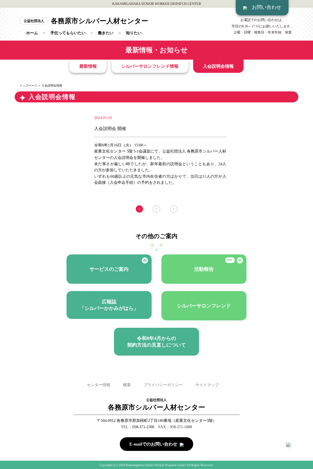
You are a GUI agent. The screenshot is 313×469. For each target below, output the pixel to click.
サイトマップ (207, 385)
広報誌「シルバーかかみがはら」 (109, 305)
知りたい (134, 33)
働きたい (105, 33)
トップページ (28, 85)
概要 (127, 385)
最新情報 (88, 66)
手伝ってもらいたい (68, 33)
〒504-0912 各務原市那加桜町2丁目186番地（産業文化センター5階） (156, 420)
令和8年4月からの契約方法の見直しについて (156, 342)
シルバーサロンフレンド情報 (150, 66)
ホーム (32, 33)
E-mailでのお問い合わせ (153, 444)
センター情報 (98, 385)
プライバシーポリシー (163, 385)
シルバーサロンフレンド (204, 305)
